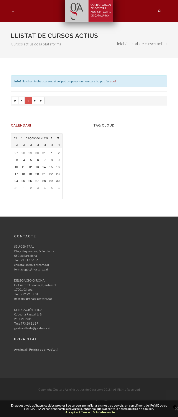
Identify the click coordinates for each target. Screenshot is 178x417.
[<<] (15, 138)
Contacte (25, 236)
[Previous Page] (21, 100)
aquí (113, 81)
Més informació (104, 412)
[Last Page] (41, 100)
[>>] (58, 138)
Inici (120, 43)
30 (37, 153)
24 (16, 180)
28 (23, 153)
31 (44, 153)
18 (23, 174)
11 (23, 167)
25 (23, 180)
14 (44, 167)
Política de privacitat (43, 349)
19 (30, 174)
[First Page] (15, 100)
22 (51, 174)
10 (16, 167)
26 (30, 180)
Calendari (21, 125)
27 (16, 153)
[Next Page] (35, 100)
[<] (21, 138)
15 (51, 167)
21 (44, 174)
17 (16, 174)
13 (37, 167)
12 (30, 167)
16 (58, 167)
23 (58, 174)
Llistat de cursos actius (147, 43)
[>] (51, 138)
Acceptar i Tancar (78, 412)
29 (30, 153)
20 (37, 174)
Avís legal (20, 349)
